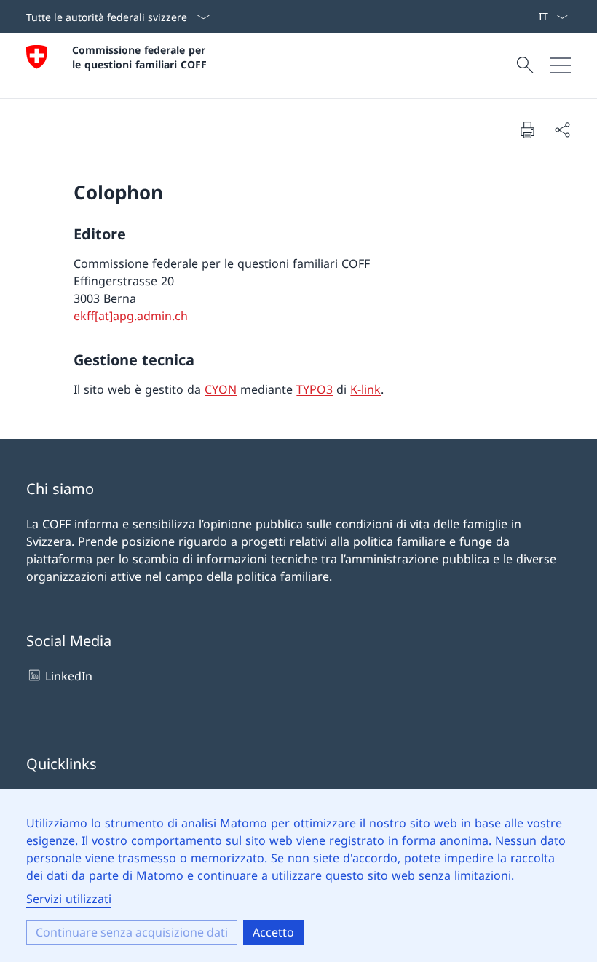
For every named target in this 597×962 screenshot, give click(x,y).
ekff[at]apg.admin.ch (131, 316)
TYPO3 (314, 389)
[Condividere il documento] (562, 130)
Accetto (273, 932)
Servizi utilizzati (68, 899)
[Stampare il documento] (527, 130)
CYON (221, 389)
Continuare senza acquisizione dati (132, 932)
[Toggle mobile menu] (560, 65)
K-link (365, 389)
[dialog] (298, 875)
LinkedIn (68, 676)
